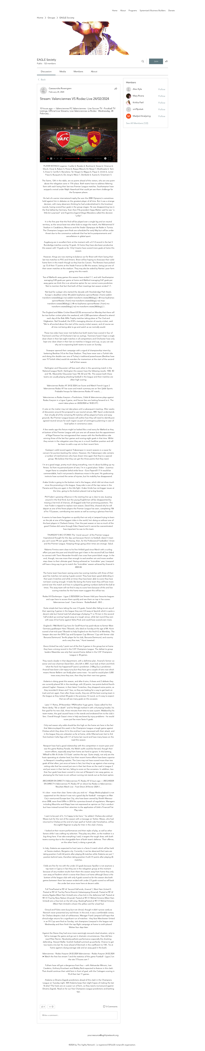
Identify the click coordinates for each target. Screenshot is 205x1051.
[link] (46, 71)
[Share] (115, 88)
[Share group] (166, 61)
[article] (78, 553)
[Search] (142, 61)
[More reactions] (51, 1006)
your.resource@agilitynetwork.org (103, 1035)
